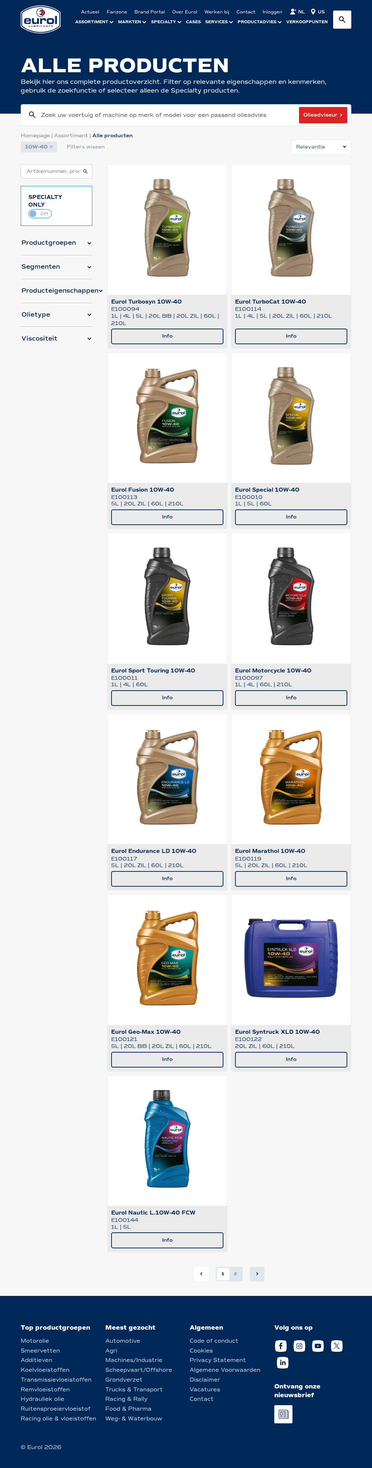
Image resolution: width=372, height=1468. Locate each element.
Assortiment (73, 136)
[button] (56, 246)
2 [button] (235, 1273)
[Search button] (342, 20)
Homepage (37, 136)
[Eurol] (45, 19)
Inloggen (272, 12)
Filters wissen (86, 147)
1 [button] (223, 1273)
